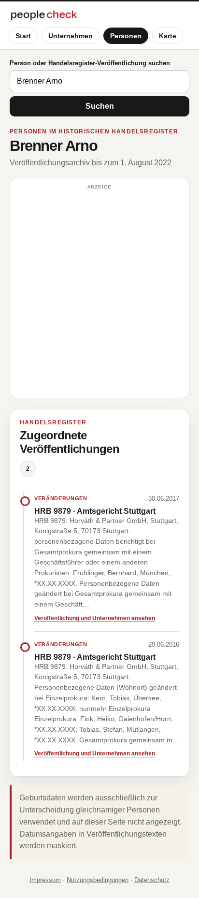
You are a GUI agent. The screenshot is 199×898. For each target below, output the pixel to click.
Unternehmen (70, 36)
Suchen (99, 106)
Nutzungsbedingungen (97, 880)
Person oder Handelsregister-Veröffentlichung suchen (90, 63)
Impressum (45, 880)
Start (23, 36)
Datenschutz (152, 880)
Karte (167, 36)
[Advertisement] (99, 292)
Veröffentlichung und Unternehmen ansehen (94, 618)
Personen (126, 36)
